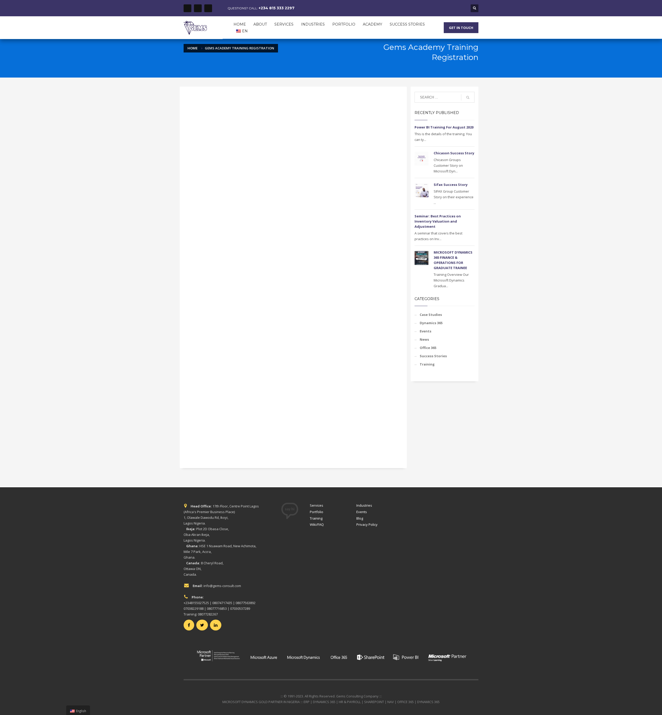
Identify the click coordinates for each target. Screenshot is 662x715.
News (424, 339)
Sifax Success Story (451, 184)
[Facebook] (187, 8)
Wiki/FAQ (317, 524)
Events (425, 331)
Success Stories (433, 356)
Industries (364, 505)
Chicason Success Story (454, 153)
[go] (468, 97)
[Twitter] (198, 8)
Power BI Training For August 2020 (444, 127)
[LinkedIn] (208, 8)
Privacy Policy (367, 524)
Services (316, 505)
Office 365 (428, 347)
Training (427, 364)
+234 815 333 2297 (277, 8)
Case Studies (431, 314)
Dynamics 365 (431, 323)
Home (192, 48)
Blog (359, 518)
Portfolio (316, 511)
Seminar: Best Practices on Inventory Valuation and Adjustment (438, 221)
